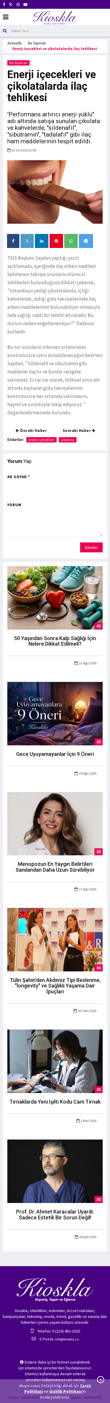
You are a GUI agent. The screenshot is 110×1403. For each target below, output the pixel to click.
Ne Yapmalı (37, 43)
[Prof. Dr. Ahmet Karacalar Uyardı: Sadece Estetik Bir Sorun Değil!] (55, 1170)
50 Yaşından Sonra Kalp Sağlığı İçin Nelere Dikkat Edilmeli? (55, 641)
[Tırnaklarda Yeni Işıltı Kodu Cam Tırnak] (55, 1061)
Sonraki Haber (77, 430)
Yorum (14, 504)
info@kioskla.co (67, 1339)
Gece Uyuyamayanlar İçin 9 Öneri (55, 754)
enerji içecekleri (41, 439)
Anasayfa (14, 43)
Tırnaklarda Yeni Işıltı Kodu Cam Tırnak (55, 1102)
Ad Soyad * (18, 476)
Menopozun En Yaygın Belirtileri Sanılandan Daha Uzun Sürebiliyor (55, 867)
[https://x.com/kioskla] (11, 4)
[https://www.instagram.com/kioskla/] (18, 4)
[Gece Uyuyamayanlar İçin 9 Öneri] (55, 713)
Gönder (91, 547)
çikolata (68, 439)
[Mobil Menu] (6, 17)
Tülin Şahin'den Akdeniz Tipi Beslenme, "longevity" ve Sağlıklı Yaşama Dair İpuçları (55, 986)
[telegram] (86, 241)
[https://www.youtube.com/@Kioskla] (25, 4)
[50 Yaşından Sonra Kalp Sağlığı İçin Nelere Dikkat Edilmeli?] (55, 597)
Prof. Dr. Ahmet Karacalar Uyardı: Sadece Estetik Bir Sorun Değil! (55, 1215)
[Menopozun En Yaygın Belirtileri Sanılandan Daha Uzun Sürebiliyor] (55, 823)
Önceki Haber (33, 430)
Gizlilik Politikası (65, 1391)
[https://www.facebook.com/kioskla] (4, 4)
